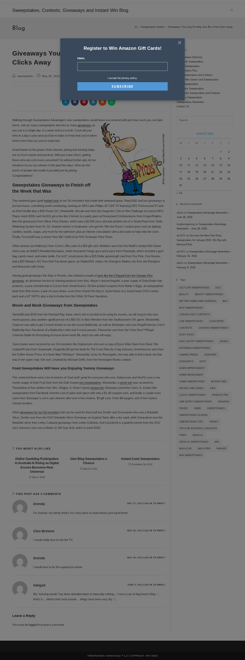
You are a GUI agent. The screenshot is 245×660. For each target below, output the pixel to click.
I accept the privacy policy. (122, 78)
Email (81, 58)
